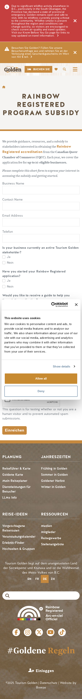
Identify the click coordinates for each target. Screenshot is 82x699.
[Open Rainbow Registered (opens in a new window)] (41, 613)
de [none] (45, 579)
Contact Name (12, 200)
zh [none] (53, 579)
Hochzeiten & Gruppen (18, 549)
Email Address (12, 216)
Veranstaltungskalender (18, 537)
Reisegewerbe (51, 538)
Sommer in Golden (54, 475)
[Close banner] (76, 304)
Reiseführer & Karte (16, 469)
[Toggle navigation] (75, 69)
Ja (8, 257)
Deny (41, 391)
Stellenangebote (52, 544)
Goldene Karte (12, 475)
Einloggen (45, 670)
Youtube (50, 632)
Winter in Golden (53, 487)
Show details (61, 366)
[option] (29, 579)
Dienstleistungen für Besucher (16, 489)
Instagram (27, 632)
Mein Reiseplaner (14, 481)
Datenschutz (48, 683)
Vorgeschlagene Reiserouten (13, 528)
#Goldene (41, 650)
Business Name (13, 183)
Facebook (16, 632)
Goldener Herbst (53, 481)
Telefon (7, 232)
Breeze (41, 687)
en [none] (29, 579)
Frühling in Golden (54, 469)
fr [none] (37, 579)
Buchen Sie (41, 69)
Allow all (41, 378)
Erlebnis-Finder (13, 543)
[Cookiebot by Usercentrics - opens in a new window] (51, 304)
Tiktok (62, 632)
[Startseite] (12, 69)
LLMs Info (9, 498)
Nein (10, 263)
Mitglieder (48, 532)
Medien (46, 526)
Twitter (39, 632)
